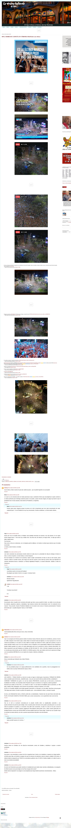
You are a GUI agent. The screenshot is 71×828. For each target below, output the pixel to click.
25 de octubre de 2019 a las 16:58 (17, 664)
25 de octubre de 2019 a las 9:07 (14, 636)
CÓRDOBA (15, 481)
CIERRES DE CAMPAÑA (9, 481)
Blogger (48, 817)
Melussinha (6, 629)
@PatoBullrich (13, 314)
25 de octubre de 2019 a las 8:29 (15, 600)
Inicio (32, 794)
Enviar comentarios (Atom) (33, 797)
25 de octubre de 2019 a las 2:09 (13, 494)
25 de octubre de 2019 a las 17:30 (15, 743)
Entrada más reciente (6, 794)
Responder (6, 491)
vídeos (33, 481)
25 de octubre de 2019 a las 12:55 (17, 576)
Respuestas (7, 504)
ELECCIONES (19, 481)
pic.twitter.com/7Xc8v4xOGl (34, 363)
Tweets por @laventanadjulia (66, 183)
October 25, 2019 (17, 267)
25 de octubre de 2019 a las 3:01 (13, 533)
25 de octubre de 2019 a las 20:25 (15, 752)
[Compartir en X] (37, 481)
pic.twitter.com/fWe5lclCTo (23, 374)
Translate (69, 222)
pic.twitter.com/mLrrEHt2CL (39, 376)
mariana (6, 636)
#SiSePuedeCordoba (26, 376)
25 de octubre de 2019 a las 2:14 (16, 506)
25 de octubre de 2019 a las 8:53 (15, 569)
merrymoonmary (37, 817)
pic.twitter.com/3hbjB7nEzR (46, 314)
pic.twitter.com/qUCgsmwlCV (30, 360)
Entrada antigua (57, 794)
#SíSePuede (12, 266)
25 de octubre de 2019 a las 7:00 (15, 551)
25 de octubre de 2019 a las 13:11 (15, 700)
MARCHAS (23, 481)
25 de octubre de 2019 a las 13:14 (17, 718)
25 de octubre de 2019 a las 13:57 (16, 584)
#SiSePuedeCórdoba (33, 314)
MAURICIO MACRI (28, 481)
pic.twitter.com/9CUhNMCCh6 (8, 371)
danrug (5, 487)
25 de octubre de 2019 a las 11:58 (15, 675)
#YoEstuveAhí (19, 366)
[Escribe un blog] (36, 481)
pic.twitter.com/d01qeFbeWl (32, 366)
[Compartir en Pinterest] (39, 481)
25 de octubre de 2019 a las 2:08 (14, 487)
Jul (7, 584)
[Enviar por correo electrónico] (35, 481)
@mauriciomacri (38, 314)
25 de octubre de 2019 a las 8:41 (16, 629)
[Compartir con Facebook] (38, 481)
